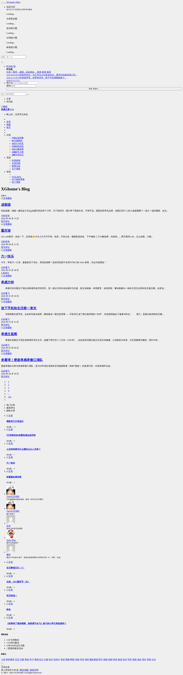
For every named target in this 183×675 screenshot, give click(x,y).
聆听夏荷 (10, 659)
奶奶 (105, 659)
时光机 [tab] (9, 101)
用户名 (9, 83)
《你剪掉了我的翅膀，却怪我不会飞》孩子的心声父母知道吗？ (36, 623)
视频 (67, 659)
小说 (3, 659)
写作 (130, 659)
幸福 (77, 659)
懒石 (8, 554)
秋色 (8, 609)
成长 (139, 659)
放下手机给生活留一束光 (18, 308)
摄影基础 (93, 659)
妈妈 (110, 659)
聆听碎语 (18, 146)
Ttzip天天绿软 (12, 496)
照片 (101, 659)
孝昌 (27, 659)
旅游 (120, 659)
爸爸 (115, 659)
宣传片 (57, 659)
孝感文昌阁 (9, 334)
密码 (8, 86)
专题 (22, 659)
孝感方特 (7, 282)
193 (9, 397)
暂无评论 (5, 221)
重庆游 (6, 230)
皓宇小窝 (18, 152)
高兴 (144, 659)
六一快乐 (7, 256)
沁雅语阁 (18, 149)
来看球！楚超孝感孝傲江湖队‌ (22, 360)
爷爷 (82, 659)
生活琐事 (18, 138)
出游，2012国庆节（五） (18, 582)
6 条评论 (5, 273)
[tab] (94, 405)
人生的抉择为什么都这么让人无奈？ (23, 449)
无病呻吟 (17, 141)
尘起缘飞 (5, 267)
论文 (154, 659)
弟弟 (134, 659)
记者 (46, 659)
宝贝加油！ (11, 595)
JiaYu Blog (11, 540)
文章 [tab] (8, 99)
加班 (87, 659)
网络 (72, 659)
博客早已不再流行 (15, 421)
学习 (31, 659)
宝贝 (17, 659)
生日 (41, 659)
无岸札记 (18, 155)
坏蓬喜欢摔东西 (13, 477)
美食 (149, 659)
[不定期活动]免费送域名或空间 (21, 435)
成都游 (6, 204)
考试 (63, 659)
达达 (8, 526)
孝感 (36, 659)
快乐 (51, 659)
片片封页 (18, 143)
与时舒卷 (5, 216)
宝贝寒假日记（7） (15, 568)
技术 (125, 659)
